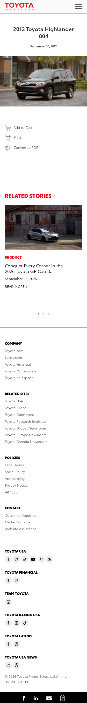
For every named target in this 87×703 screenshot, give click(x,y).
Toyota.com (14, 350)
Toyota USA (14, 400)
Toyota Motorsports (20, 371)
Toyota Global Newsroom (25, 428)
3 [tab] (48, 312)
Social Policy (15, 471)
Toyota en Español (20, 377)
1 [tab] (38, 312)
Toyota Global (16, 407)
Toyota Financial (18, 364)
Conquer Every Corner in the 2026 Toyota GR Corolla (34, 268)
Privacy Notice (16, 485)
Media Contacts (17, 521)
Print (17, 137)
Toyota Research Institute (25, 421)
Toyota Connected (19, 414)
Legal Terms (14, 464)
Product (13, 257)
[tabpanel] (43, 249)
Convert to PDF (26, 147)
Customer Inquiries (20, 515)
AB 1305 (11, 492)
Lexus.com (13, 357)
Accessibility (15, 478)
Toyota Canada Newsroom (26, 441)
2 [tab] (43, 312)
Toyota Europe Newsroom (26, 434)
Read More (15, 286)
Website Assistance (20, 528)
